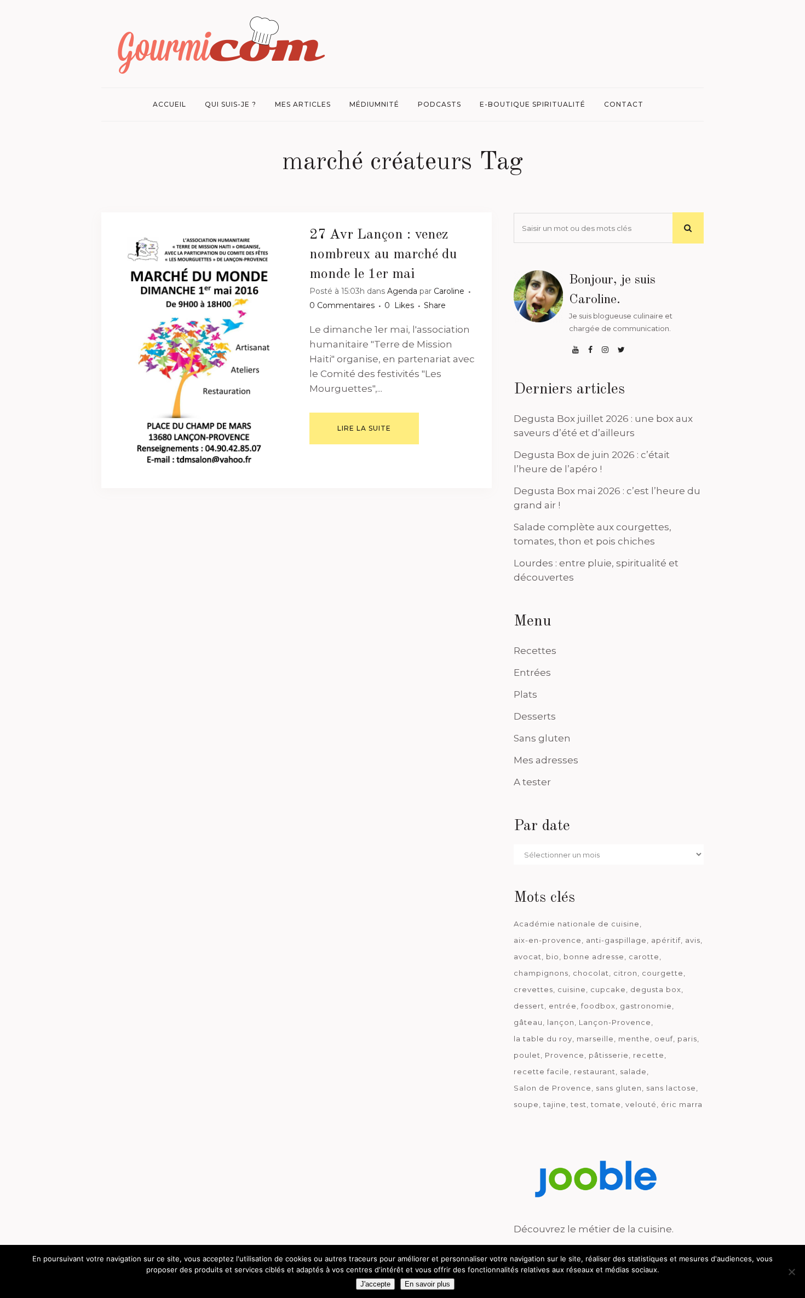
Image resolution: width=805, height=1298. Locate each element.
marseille (595, 1038)
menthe (634, 1038)
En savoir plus (427, 1284)
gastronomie (646, 1005)
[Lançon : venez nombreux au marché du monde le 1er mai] (199, 350)
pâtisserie (609, 1055)
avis (692, 940)
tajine (554, 1104)
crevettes (533, 989)
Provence (564, 1055)
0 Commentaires (342, 305)
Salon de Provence (552, 1087)
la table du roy (543, 1038)
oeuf (663, 1038)
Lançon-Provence (615, 1022)
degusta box (655, 989)
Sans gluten (542, 738)
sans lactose (671, 1087)
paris (687, 1038)
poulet (527, 1055)
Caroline (449, 291)
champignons (541, 973)
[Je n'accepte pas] (791, 1271)
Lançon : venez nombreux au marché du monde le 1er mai (383, 254)
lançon (560, 1022)
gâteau (528, 1022)
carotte (644, 956)
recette (648, 1055)
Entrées (532, 672)
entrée (563, 1005)
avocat (528, 956)
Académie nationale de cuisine (577, 923)
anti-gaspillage (616, 940)
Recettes (535, 650)
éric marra (682, 1104)
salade (633, 1071)
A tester (532, 782)
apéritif (666, 940)
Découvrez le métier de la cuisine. (594, 1229)
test (578, 1104)
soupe (526, 1104)
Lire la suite (364, 428)
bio (552, 956)
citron (625, 973)
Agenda (402, 291)
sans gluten (619, 1087)
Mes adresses (546, 760)
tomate (606, 1104)
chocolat (591, 973)
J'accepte (375, 1284)
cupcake (608, 989)
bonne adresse (594, 956)
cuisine (571, 989)
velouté (641, 1104)
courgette (662, 973)
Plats (525, 694)
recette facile (542, 1071)
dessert (529, 1005)
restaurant (595, 1071)
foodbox (598, 1005)
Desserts (535, 716)
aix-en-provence (548, 940)
